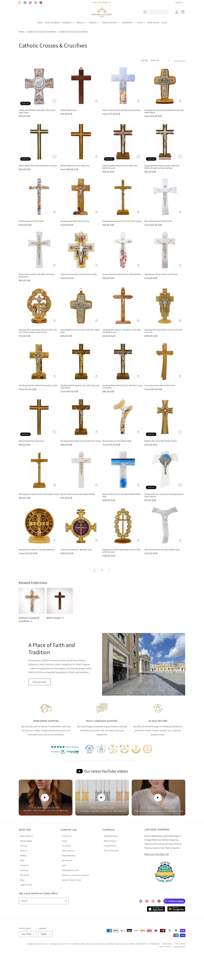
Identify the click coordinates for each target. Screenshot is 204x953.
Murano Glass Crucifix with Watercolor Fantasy (122, 110)
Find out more (39, 682)
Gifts (22, 860)
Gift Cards (24, 875)
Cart (64, 865)
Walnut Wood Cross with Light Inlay (75, 166)
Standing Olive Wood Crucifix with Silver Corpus (122, 221)
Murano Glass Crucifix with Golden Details (78, 494)
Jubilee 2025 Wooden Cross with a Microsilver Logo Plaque (37, 111)
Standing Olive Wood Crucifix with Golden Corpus (39, 494)
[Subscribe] (65, 901)
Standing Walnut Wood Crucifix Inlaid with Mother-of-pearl (120, 167)
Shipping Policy (111, 836)
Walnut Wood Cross (68, 110)
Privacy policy (180, 944)
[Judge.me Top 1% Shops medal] (136, 749)
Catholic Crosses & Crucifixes (42, 31)
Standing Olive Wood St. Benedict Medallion (37, 550)
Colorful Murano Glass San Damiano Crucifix (79, 274)
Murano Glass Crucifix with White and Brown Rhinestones (37, 275)
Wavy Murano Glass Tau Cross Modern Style (162, 550)
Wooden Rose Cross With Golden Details (160, 441)
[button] (146, 12)
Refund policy (167, 944)
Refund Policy (110, 841)
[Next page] (109, 570)
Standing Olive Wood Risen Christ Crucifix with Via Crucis (163, 331)
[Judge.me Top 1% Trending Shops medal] (147, 749)
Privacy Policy (110, 845)
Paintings (24, 870)
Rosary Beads (26, 841)
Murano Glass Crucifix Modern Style (117, 441)
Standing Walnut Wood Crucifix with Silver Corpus (81, 441)
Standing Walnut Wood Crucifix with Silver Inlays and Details (123, 386)
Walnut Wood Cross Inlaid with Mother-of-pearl (38, 166)
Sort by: (144, 60)
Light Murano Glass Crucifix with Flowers (160, 274)
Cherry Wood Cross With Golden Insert (159, 385)
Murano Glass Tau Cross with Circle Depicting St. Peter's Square (164, 495)
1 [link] (94, 569)
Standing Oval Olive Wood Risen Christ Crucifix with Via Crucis (122, 551)
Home (22, 31)
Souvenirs (24, 865)
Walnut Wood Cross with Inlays (31, 441)
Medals (23, 855)
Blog (22, 880)
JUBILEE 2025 (26, 885)
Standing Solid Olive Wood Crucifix (75, 221)
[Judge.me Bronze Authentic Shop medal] (124, 749)
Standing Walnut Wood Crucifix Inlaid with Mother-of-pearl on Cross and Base (161, 167)
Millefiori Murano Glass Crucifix (31, 221)
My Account (67, 860)
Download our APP (70, 870)
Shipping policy (179, 947)
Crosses (23, 845)
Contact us (67, 836)
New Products (26, 836)
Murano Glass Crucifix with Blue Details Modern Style (122, 495)
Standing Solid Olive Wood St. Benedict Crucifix (38, 385)
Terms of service (165, 947)
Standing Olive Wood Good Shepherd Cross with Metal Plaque (164, 111)
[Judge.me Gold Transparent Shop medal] (112, 749)
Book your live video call (156, 854)
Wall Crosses (54, 617)
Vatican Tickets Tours (71, 880)
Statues (23, 850)
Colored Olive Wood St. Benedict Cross (76, 550)
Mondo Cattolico (39, 944)
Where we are (68, 850)
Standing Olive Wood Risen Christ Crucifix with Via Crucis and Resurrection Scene (38, 331)
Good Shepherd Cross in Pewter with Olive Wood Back (80, 331)
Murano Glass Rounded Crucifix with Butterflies (122, 274)
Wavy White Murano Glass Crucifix (158, 221)
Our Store (66, 845)
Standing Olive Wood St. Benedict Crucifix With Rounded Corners (122, 331)
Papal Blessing (68, 855)
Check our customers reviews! (75, 875)
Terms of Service (111, 850)
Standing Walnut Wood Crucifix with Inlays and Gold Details (80, 386)
